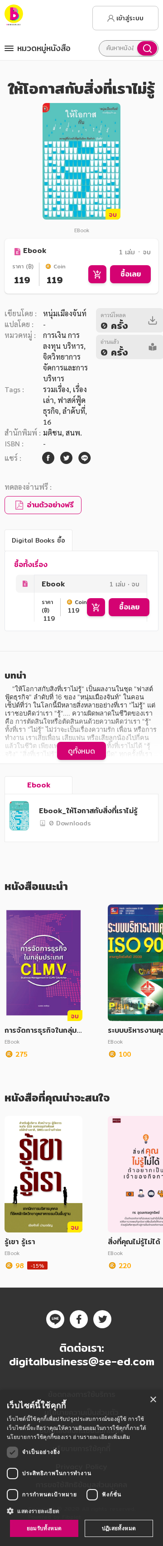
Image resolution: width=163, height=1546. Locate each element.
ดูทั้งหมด (81, 750)
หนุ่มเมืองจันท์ (64, 313)
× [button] (152, 1399)
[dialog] (81, 1468)
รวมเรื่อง (56, 389)
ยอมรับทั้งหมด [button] (44, 1528)
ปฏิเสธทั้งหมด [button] (119, 1528)
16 (47, 421)
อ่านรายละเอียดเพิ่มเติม (101, 1437)
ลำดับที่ (73, 411)
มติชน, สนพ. (62, 432)
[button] (81, 1510)
